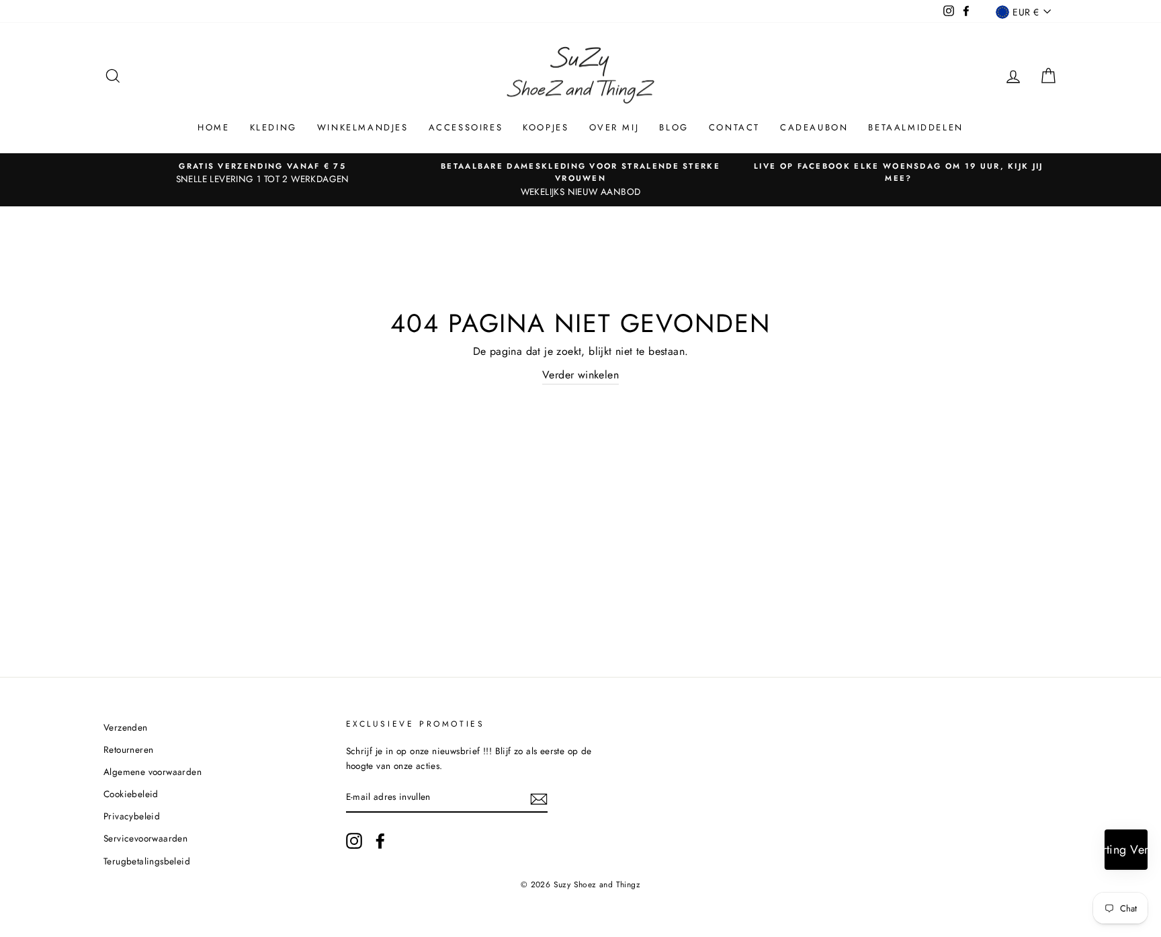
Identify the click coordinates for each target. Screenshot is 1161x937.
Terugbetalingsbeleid (146, 861)
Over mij (614, 127)
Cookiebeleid (131, 794)
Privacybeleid (131, 816)
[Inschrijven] (539, 798)
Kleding (273, 127)
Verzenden (125, 727)
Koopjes (545, 127)
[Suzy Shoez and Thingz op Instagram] (354, 841)
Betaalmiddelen (915, 127)
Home (213, 127)
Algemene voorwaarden (152, 771)
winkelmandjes (362, 127)
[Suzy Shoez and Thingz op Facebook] (380, 841)
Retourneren (128, 749)
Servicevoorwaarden (145, 838)
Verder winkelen (580, 374)
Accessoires (466, 127)
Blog (673, 127)
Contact (734, 127)
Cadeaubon (814, 127)
